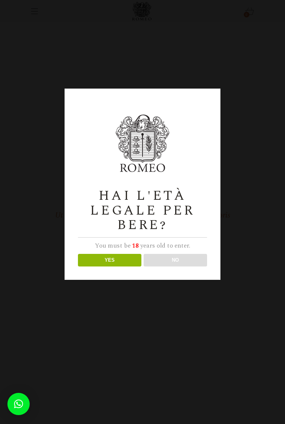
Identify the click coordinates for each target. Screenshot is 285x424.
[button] (18, 404)
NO (175, 260)
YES (110, 260)
